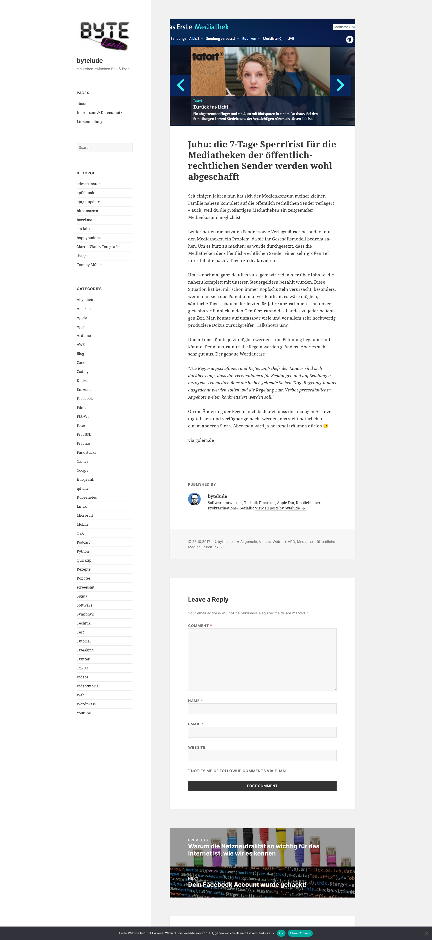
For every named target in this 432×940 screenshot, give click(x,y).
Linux (82, 506)
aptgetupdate (88, 201)
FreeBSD (84, 434)
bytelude (90, 60)
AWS (81, 344)
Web (81, 695)
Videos (82, 677)
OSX (80, 533)
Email (195, 724)
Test (80, 632)
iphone (83, 488)
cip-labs (83, 228)
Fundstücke (87, 452)
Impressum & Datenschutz (99, 112)
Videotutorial (88, 686)
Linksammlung (89, 121)
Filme (81, 407)
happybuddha (89, 237)
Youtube (84, 713)
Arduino (84, 335)
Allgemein (85, 299)
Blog (80, 353)
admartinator (88, 183)
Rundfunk (210, 547)
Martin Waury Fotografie (98, 246)
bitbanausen (87, 210)
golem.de (205, 440)
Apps (81, 326)
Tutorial (84, 641)
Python (83, 551)
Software (84, 605)
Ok (281, 933)
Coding (83, 371)
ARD (291, 541)
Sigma (82, 596)
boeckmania (87, 219)
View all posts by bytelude (278, 508)
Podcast (83, 542)
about (82, 103)
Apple (82, 317)
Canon (82, 362)
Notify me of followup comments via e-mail (239, 771)
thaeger (83, 255)
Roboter (84, 578)
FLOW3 (83, 416)
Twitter (83, 659)
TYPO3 (82, 668)
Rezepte (84, 569)
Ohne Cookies (300, 933)
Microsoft (85, 515)
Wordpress (86, 704)
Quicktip (84, 560)
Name (195, 700)
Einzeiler (84, 389)
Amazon (84, 308)
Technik (83, 623)
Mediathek (306, 541)
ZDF (223, 547)
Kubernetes (87, 497)
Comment (200, 625)
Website (196, 747)
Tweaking (85, 650)
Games (82, 461)
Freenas (83, 443)
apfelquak (85, 192)
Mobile (83, 524)
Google (82, 470)
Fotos (81, 425)
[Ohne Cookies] (426, 933)
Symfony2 (85, 614)
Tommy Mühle (89, 264)
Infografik (85, 479)
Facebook (85, 398)
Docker (83, 380)
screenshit (85, 587)
